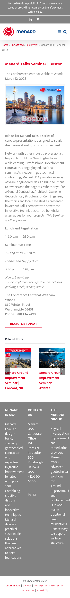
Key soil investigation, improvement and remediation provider (60, 441)
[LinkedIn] (29, 494)
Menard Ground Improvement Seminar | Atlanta (52, 358)
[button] (7, 370)
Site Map (27, 586)
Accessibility (42, 590)
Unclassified (17, 45)
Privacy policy (40, 586)
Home (5, 45)
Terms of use (28, 590)
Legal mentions (13, 586)
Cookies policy (56, 586)
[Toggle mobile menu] (60, 32)
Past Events (32, 45)
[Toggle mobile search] (65, 32)
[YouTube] (34, 494)
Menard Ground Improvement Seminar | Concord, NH (17, 358)
